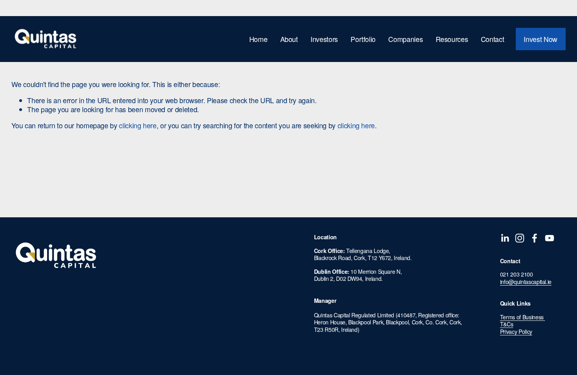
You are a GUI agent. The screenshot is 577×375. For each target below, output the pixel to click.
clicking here (137, 125)
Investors (324, 39)
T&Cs (506, 324)
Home (258, 39)
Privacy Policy (516, 331)
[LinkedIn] (504, 238)
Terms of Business (522, 317)
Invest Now (540, 39)
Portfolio (363, 39)
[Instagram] (519, 238)
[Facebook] (534, 238)
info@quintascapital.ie (525, 282)
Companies (405, 39)
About (289, 39)
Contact (492, 39)
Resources (452, 39)
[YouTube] (549, 238)
